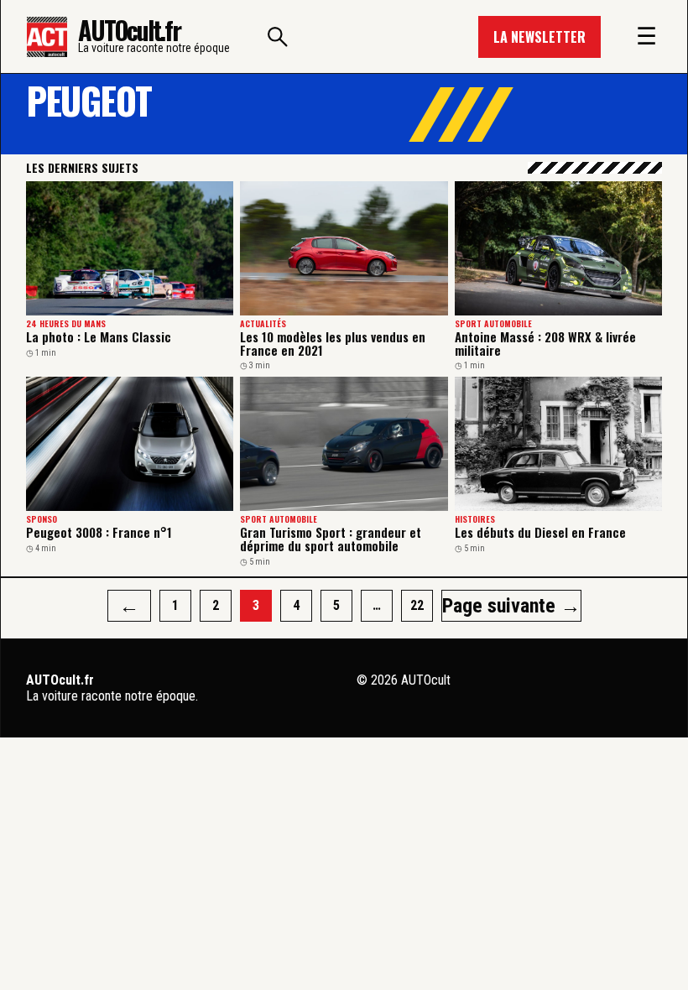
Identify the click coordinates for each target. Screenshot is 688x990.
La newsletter (539, 37)
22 (417, 605)
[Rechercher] (277, 37)
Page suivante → (511, 605)
